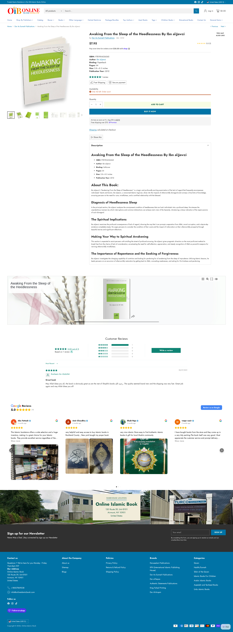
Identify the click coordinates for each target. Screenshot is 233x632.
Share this (97, 137)
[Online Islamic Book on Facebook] (195, 2)
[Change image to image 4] (37, 115)
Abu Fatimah (23, 421)
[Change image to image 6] (54, 115)
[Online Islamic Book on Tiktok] (202, 2)
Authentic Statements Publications (163, 583)
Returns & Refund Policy (116, 567)
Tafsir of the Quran (201, 571)
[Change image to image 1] (11, 115)
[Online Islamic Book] (23, 11)
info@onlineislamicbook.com (23, 592)
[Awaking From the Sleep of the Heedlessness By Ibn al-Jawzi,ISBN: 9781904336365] (45, 70)
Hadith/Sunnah (200, 567)
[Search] (196, 10)
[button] (95, 77)
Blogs (64, 571)
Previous (215, 26)
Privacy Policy (111, 563)
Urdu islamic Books (201, 589)
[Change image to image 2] (19, 115)
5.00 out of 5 (73, 349)
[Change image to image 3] (28, 115)
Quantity (92, 99)
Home (9, 26)
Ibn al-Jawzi (101, 59)
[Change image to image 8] (72, 115)
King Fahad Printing (158, 587)
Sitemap (65, 567)
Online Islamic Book (29, 626)
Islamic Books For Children (205, 576)
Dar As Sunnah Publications (24, 26)
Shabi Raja (131, 421)
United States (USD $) (217, 2)
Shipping (93, 129)
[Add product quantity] (100, 104)
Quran (196, 563)
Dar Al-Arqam (155, 592)
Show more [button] (15, 441)
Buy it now (150, 111)
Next (222, 26)
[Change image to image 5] (46, 115)
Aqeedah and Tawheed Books (206, 584)
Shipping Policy (112, 571)
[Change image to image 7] (63, 115)
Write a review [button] (166, 350)
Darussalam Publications (160, 563)
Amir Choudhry (79, 421)
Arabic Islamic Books (202, 580)
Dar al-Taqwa (155, 579)
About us (65, 563)
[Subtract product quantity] (91, 104)
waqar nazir (187, 421)
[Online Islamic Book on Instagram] (199, 2)
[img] (51, 370)
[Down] (82, 115)
